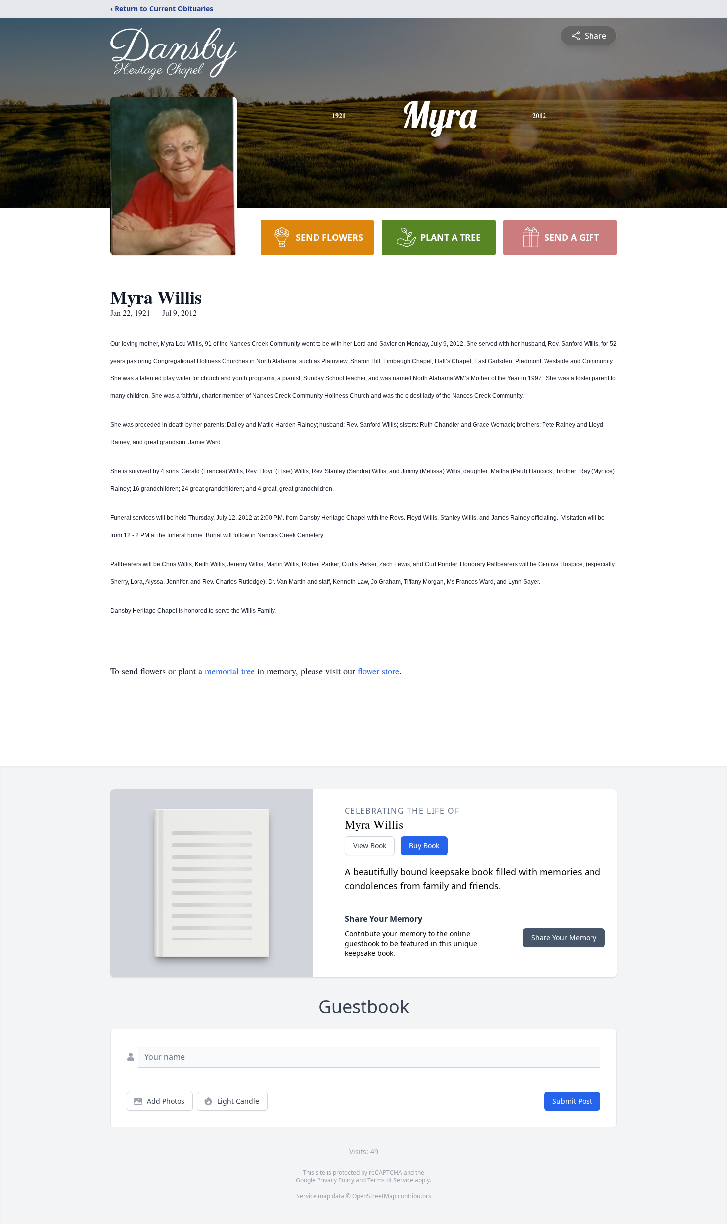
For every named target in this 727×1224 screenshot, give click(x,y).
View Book (369, 845)
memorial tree (230, 671)
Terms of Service (390, 1180)
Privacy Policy (335, 1180)
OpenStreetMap (374, 1196)
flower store (378, 671)
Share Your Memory (563, 937)
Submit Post (572, 1101)
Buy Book (424, 845)
